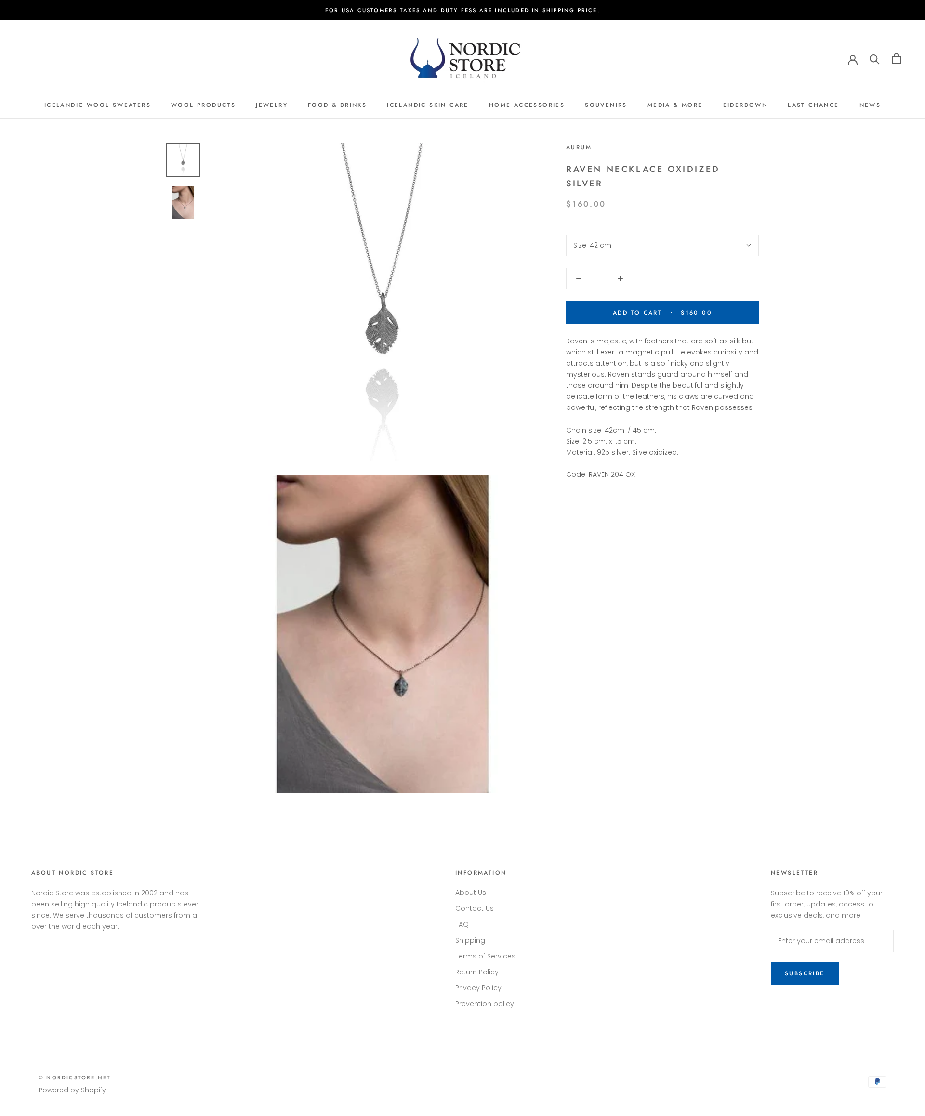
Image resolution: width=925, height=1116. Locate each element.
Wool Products (203, 105)
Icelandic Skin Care (428, 105)
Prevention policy (484, 1004)
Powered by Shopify (72, 1090)
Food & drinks (337, 105)
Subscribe (805, 973)
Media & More (675, 105)
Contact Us (474, 908)
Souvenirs (606, 105)
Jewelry (272, 105)
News (870, 105)
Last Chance (813, 105)
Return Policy (477, 972)
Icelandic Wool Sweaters (97, 105)
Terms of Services (485, 956)
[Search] (875, 58)
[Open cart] (896, 58)
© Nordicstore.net (75, 1077)
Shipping (470, 940)
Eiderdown (745, 105)
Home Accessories (527, 105)
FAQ (462, 924)
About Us (470, 892)
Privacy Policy (478, 988)
